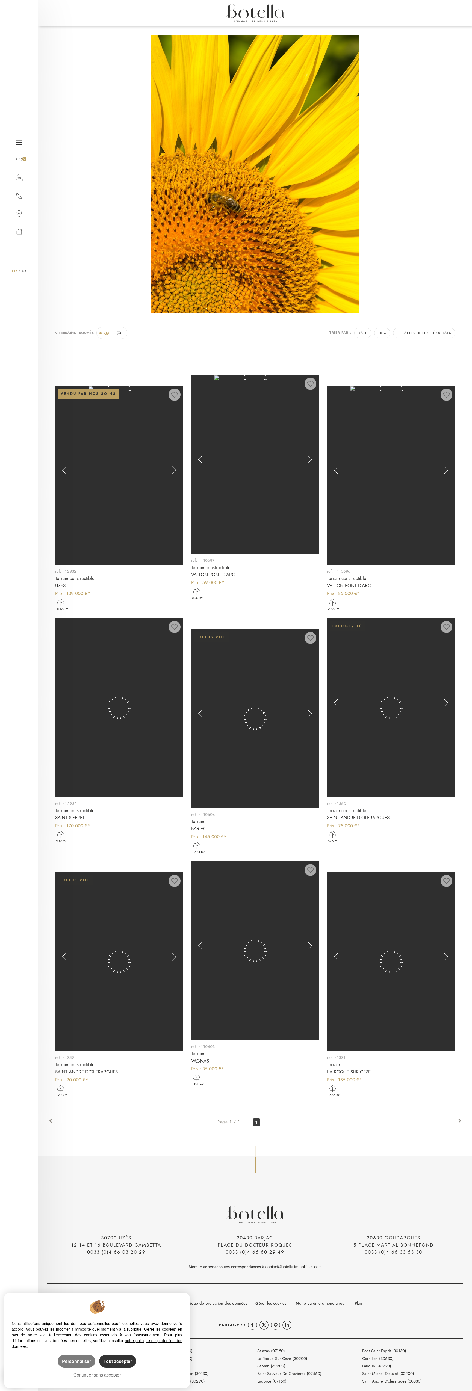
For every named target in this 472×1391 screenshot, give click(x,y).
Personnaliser (76, 1361)
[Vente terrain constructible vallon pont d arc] (255, 464)
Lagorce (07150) (272, 1381)
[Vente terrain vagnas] (255, 950)
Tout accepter (118, 1361)
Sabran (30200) (271, 1366)
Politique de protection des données (215, 1303)
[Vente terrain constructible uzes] (119, 475)
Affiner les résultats (427, 333)
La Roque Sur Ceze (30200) (282, 1358)
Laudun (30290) (376, 1366)
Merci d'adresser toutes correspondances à (227, 1266)
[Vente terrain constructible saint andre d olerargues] (391, 707)
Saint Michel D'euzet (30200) (388, 1373)
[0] (19, 159)
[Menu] (19, 141)
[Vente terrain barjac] (255, 718)
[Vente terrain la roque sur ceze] (391, 961)
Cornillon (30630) (378, 1358)
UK (24, 271)
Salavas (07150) (271, 1351)
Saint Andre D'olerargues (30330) (392, 1381)
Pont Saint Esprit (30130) (384, 1351)
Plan (358, 1303)
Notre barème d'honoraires (320, 1303)
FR (14, 271)
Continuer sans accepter (97, 1375)
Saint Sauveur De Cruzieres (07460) (289, 1373)
